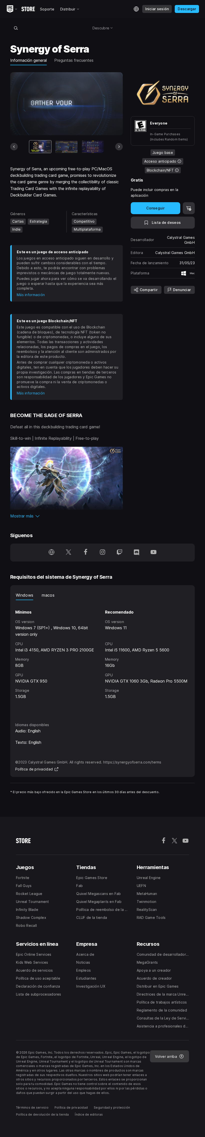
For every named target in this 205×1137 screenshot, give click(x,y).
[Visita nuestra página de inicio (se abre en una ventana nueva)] (51, 553)
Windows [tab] (24, 595)
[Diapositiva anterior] (14, 146)
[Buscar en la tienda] (15, 28)
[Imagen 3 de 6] (93, 146)
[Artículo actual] (40, 146)
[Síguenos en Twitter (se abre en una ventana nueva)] (68, 553)
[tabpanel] (102, 656)
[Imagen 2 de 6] (66, 146)
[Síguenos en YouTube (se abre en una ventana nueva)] (153, 553)
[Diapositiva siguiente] (119, 146)
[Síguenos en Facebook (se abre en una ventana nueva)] (85, 553)
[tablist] (102, 595)
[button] (66, 516)
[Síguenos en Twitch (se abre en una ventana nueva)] (119, 553)
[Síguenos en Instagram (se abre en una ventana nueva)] (102, 553)
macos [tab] (48, 595)
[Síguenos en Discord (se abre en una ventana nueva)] (136, 553)
